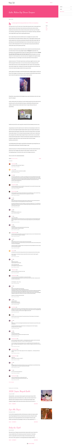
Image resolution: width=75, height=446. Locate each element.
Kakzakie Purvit (13, 184)
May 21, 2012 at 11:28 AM (15, 166)
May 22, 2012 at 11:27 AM (15, 367)
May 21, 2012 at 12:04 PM (15, 188)
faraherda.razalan (14, 232)
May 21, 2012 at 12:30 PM (15, 247)
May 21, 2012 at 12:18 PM (15, 213)
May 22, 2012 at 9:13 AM (15, 328)
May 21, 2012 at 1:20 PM (15, 256)
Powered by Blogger (31, 443)
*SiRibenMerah (13, 269)
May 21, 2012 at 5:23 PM (15, 296)
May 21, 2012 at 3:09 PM (15, 272)
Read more (36, 403)
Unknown (12, 169)
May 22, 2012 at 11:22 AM (15, 353)
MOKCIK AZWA (14, 191)
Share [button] (47, 22)
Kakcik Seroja (13, 163)
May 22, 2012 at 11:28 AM (15, 373)
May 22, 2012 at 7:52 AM (15, 317)
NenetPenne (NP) (14, 275)
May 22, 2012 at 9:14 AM (15, 335)
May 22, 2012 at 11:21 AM (15, 346)
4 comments (14, 403)
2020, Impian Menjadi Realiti (19, 391)
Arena (12, 175)
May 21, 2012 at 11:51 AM (15, 172)
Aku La (47, 28)
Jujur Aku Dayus (15, 409)
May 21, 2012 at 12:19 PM (15, 222)
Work (16, 158)
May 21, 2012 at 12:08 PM (15, 195)
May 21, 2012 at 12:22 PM (15, 236)
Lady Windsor (13, 307)
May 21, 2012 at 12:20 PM (15, 229)
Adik (46, 27)
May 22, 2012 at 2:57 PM (15, 379)
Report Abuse (62, 11)
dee (12, 314)
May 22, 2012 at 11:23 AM (15, 359)
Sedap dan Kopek (15, 427)
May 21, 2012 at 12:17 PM (15, 206)
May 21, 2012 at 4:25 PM (15, 283)
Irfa (12, 209)
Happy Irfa (12, 3)
